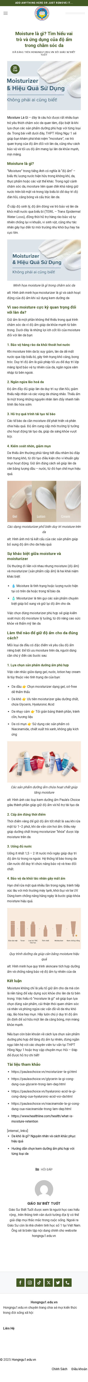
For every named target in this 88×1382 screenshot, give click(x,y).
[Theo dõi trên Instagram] (30, 1282)
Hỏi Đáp (47, 1169)
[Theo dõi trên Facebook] (20, 1282)
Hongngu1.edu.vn (24, 1360)
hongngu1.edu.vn (42, 52)
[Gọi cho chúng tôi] (67, 1282)
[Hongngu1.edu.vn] (41, 13)
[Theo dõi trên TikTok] (39, 1282)
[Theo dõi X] (49, 1282)
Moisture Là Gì (17, 118)
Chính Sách (59, 1369)
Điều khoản (79, 1369)
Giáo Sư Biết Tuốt (44, 1203)
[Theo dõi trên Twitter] (58, 1282)
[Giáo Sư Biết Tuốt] (44, 1189)
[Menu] (5, 13)
